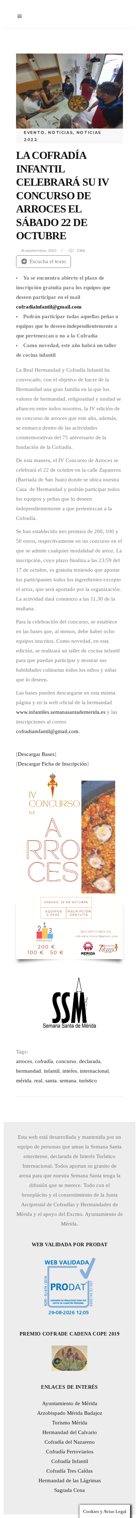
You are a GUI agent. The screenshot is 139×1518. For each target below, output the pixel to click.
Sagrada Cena (69, 1490)
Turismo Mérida (69, 1423)
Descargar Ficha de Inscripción (52, 764)
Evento (34, 132)
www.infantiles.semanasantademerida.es (60, 712)
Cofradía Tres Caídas (69, 1471)
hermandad (28, 1071)
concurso (66, 1061)
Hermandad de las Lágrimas (69, 1480)
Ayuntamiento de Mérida (69, 1403)
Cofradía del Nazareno (70, 1442)
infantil (52, 1071)
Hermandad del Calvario (69, 1432)
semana (68, 1080)
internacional (94, 1071)
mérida (23, 1080)
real (38, 1080)
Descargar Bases (36, 754)
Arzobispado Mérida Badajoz (69, 1413)
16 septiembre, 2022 (39, 250)
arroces (24, 1061)
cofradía (44, 1061)
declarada (90, 1061)
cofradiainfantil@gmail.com (47, 731)
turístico (88, 1080)
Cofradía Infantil (69, 1461)
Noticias (60, 132)
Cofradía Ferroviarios (69, 1451)
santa (51, 1080)
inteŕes (69, 1071)
